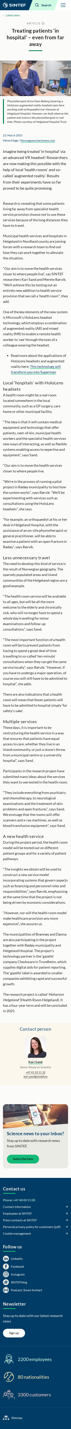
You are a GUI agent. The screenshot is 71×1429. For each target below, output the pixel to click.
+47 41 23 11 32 (35, 1072)
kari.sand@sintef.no (36, 1076)
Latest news (13, 15)
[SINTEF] (14, 5)
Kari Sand (35, 1062)
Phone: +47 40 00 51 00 (19, 1200)
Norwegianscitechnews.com (38, 140)
